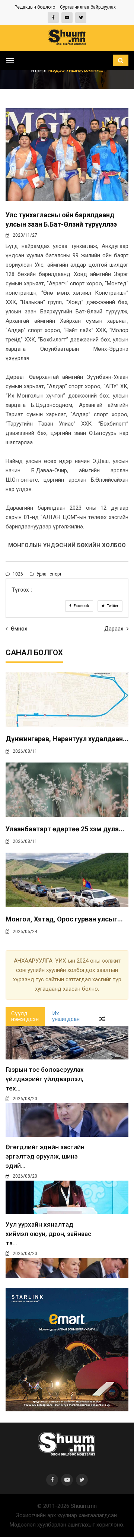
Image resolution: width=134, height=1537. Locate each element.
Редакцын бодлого (35, 7)
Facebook (81, 606)
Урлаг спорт (48, 574)
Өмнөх (18, 628)
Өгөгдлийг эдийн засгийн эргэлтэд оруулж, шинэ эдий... (45, 1156)
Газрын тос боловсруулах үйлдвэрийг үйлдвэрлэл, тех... (45, 1079)
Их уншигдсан (66, 1016)
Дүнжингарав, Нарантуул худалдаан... (67, 739)
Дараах (114, 628)
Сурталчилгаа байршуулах (88, 7)
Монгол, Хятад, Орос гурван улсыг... (64, 919)
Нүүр (37, 70)
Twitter (112, 606)
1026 (17, 574)
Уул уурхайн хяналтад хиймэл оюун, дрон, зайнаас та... (48, 1234)
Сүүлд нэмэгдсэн (25, 1016)
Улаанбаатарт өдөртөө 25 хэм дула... (65, 829)
